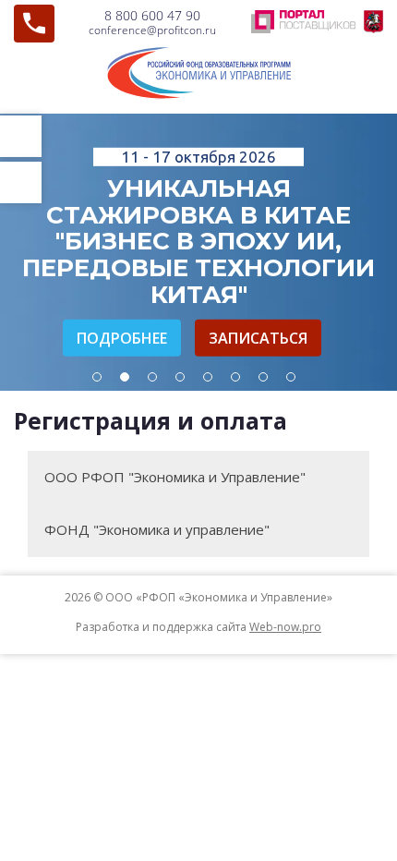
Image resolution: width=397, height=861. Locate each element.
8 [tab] (290, 377)
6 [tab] (235, 377)
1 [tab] (97, 377)
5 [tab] (207, 377)
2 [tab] (124, 377)
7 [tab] (263, 377)
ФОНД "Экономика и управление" (157, 529)
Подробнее (122, 338)
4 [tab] (180, 377)
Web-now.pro (285, 627)
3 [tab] (152, 377)
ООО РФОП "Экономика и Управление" (175, 476)
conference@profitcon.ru (152, 30)
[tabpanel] (198, 252)
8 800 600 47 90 (152, 15)
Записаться (258, 338)
